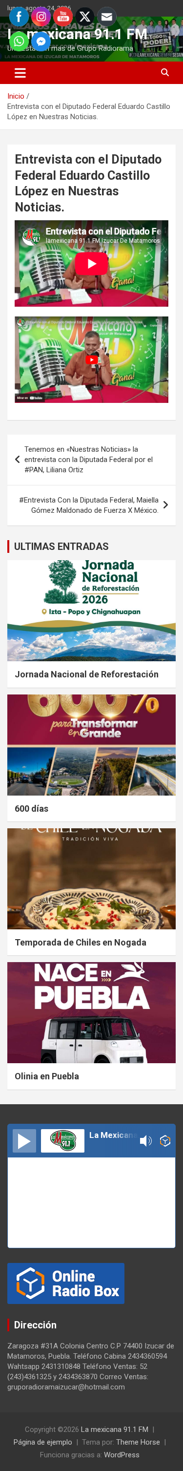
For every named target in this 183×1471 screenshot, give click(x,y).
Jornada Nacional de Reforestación (87, 674)
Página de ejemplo (43, 1442)
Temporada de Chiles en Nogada (80, 942)
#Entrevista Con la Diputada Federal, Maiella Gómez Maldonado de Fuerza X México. (89, 505)
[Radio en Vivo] (165, 1141)
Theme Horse (138, 1442)
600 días (31, 808)
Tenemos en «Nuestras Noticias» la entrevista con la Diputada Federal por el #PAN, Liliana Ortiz (88, 459)
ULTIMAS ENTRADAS (61, 546)
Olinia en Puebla (47, 1076)
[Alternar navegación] (20, 73)
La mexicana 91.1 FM (114, 1429)
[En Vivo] (24, 1141)
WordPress (122, 1454)
